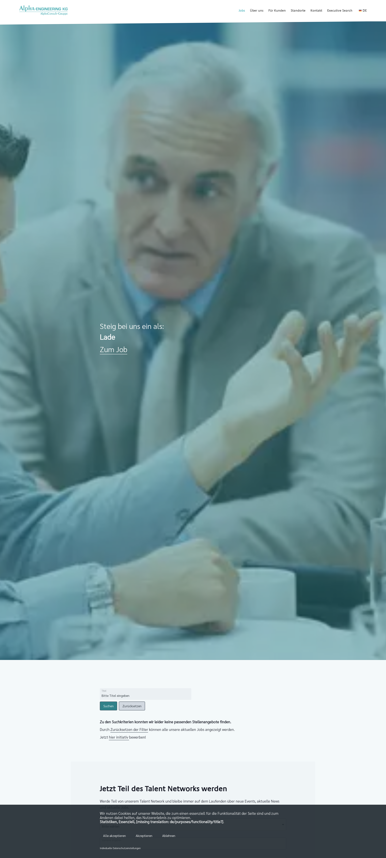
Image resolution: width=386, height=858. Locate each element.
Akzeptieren (144, 835)
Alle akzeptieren (114, 835)
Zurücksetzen (131, 706)
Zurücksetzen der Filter (129, 729)
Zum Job (113, 349)
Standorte (298, 11)
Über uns (256, 11)
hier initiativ (119, 737)
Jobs (242, 11)
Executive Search (339, 11)
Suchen (108, 706)
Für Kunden (277, 11)
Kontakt (316, 11)
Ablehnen (168, 835)
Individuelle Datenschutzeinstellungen (120, 848)
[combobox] (132, 695)
